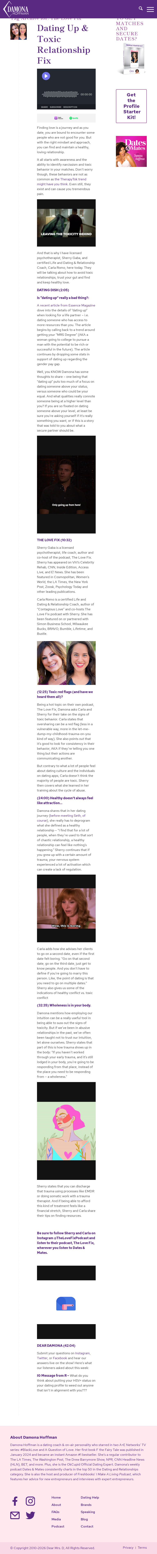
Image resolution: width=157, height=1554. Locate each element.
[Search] (139, 9)
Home (56, 1497)
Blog (84, 1519)
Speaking (88, 1512)
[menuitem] (139, 9)
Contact (87, 1526)
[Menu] (148, 9)
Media (56, 1519)
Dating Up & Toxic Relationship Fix (63, 43)
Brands (86, 1505)
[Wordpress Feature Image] (18, 31)
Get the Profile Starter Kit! (132, 106)
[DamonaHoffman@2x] (20, 9)
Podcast (58, 1526)
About (56, 1505)
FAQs (55, 1512)
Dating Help (90, 1497)
